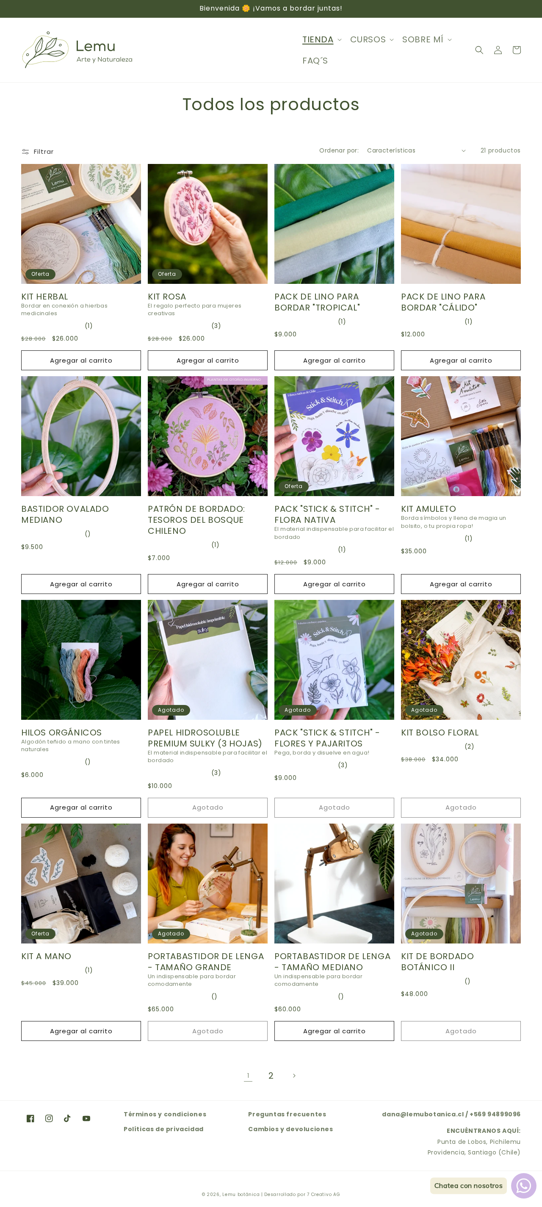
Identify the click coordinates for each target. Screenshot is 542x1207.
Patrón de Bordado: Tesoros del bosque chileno (196, 519)
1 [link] (248, 1075)
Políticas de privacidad (164, 1129)
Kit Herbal (44, 296)
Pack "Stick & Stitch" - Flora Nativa (327, 514)
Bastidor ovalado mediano (65, 514)
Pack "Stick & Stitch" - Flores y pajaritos (327, 738)
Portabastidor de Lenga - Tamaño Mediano (332, 962)
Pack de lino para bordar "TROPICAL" (317, 302)
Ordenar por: (339, 150)
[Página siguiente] (294, 1075)
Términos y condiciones (165, 1114)
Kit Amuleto (428, 508)
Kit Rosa (167, 296)
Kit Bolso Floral (440, 732)
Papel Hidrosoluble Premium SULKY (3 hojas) (205, 738)
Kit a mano (46, 956)
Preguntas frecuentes (287, 1114)
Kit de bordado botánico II (437, 962)
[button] (321, 39)
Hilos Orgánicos (61, 732)
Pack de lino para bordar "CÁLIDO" (443, 302)
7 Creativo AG (323, 1194)
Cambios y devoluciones (290, 1129)
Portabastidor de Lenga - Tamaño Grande (206, 962)
